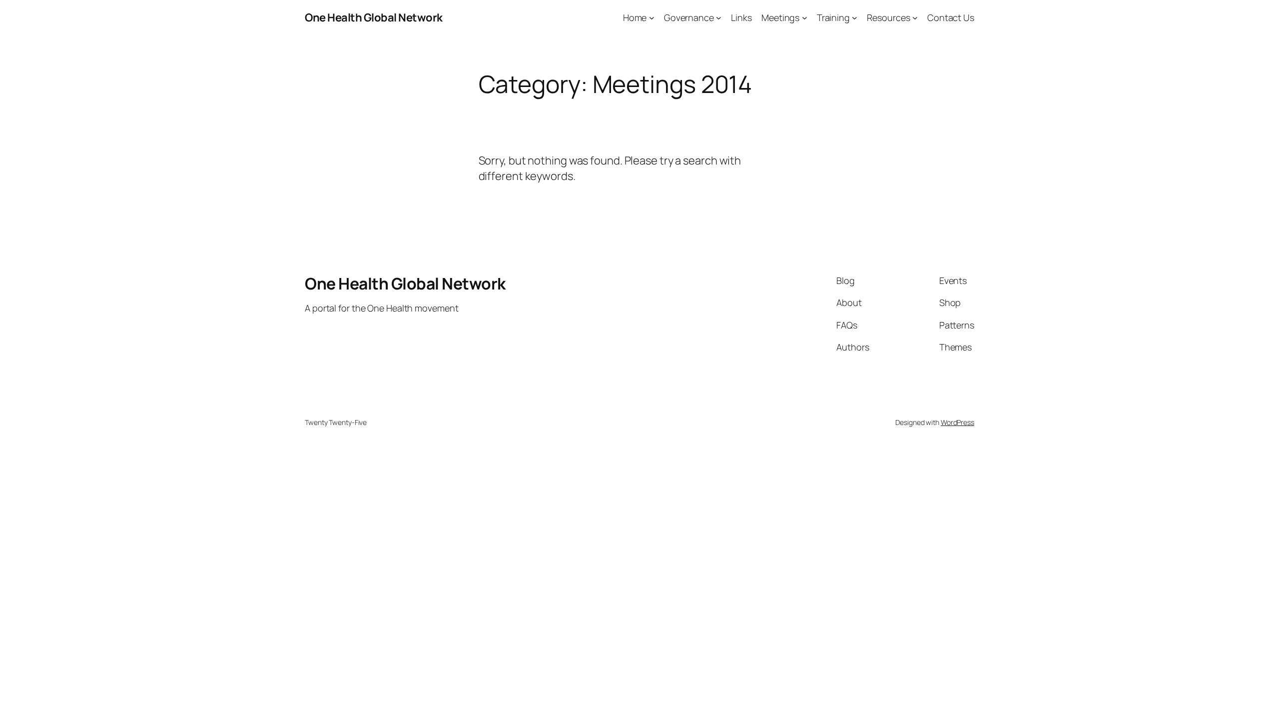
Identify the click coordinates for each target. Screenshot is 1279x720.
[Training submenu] (854, 17)
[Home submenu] (651, 17)
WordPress (957, 422)
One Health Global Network (374, 17)
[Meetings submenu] (804, 17)
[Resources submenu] (915, 17)
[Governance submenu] (718, 17)
